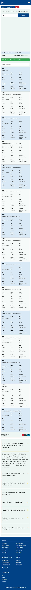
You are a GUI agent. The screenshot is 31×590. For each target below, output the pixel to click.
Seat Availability (5, 547)
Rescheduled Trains (6, 564)
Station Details (19, 550)
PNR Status (4, 543)
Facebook (4, 575)
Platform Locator (19, 549)
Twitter (3, 577)
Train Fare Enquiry (20, 547)
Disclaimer (18, 562)
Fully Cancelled (5, 560)
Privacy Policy (19, 564)
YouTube (4, 581)
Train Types (4, 552)
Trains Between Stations (21, 545)
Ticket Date (18, 552)
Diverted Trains (5, 566)
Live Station (4, 550)
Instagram (4, 579)
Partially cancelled (6, 562)
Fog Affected (5, 567)
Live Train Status (19, 543)
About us (18, 560)
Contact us (18, 566)
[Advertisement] (15, 34)
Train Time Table (5, 545)
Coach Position (5, 549)
